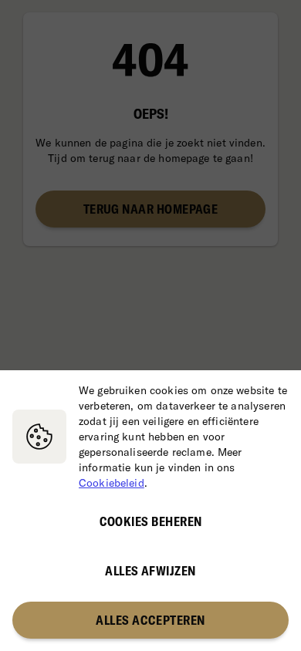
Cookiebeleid (111, 483)
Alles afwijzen (150, 570)
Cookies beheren (151, 521)
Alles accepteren (150, 620)
